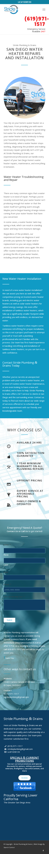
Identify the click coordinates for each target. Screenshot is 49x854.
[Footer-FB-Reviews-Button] (24, 786)
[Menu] (43, 9)
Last (6, 565)
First (6, 555)
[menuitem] (43, 9)
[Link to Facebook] (43, 851)
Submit (9, 620)
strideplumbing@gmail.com (20, 749)
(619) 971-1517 (14, 746)
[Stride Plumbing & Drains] (20, 9)
